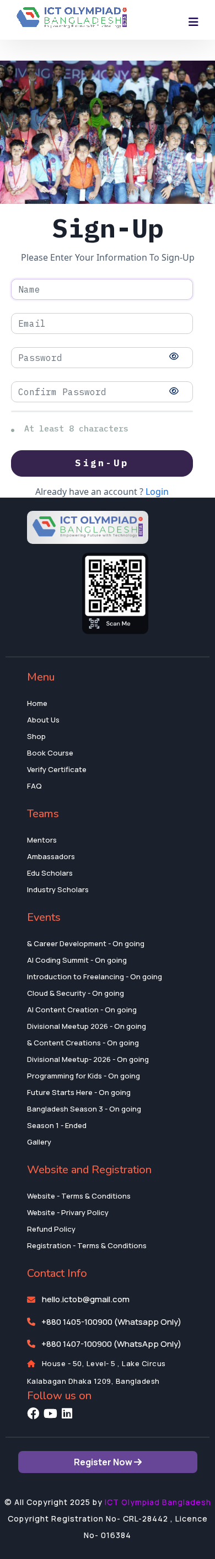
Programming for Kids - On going (83, 1076)
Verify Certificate (57, 769)
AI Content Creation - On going (82, 1010)
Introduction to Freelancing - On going (94, 976)
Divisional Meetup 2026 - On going (86, 1026)
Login (157, 491)
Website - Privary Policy (68, 1212)
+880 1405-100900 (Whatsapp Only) (111, 1322)
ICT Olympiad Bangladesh (158, 1502)
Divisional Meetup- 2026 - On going (88, 1059)
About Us (43, 720)
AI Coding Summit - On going (77, 960)
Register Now (104, 1462)
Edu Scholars (50, 873)
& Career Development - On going (85, 943)
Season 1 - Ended (57, 1125)
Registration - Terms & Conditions (87, 1245)
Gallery (39, 1142)
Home (37, 703)
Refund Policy (51, 1229)
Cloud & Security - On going (75, 993)
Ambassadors (51, 856)
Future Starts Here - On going (79, 1092)
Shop (36, 736)
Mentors (42, 840)
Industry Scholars (58, 889)
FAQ (34, 786)
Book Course (50, 753)
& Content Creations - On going (83, 1043)
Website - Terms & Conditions (79, 1196)
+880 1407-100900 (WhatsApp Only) (111, 1344)
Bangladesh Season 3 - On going (84, 1109)
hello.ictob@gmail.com (86, 1299)
